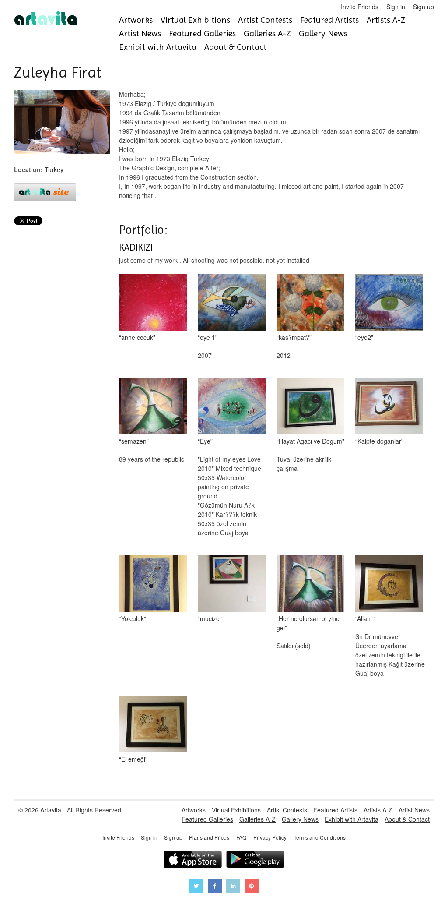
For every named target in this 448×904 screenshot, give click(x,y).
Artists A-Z (386, 20)
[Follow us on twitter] (196, 887)
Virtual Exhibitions (195, 20)
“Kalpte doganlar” (379, 441)
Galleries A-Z (267, 33)
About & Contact (235, 47)
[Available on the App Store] (193, 860)
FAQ (241, 837)
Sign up (423, 6)
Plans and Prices (209, 837)
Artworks (136, 20)
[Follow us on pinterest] (252, 887)
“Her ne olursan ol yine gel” (308, 623)
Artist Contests (265, 20)
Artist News (140, 33)
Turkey (54, 169)
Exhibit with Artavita (157, 47)
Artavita (50, 809)
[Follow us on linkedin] (233, 887)
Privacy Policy (270, 837)
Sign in (395, 6)
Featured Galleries (202, 33)
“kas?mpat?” (294, 337)
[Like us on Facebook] (215, 887)
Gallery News (323, 33)
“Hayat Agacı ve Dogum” (310, 441)
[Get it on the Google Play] (255, 860)
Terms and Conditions (320, 837)
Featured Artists (329, 20)
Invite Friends (359, 6)
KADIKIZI (136, 247)
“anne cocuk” (137, 337)
